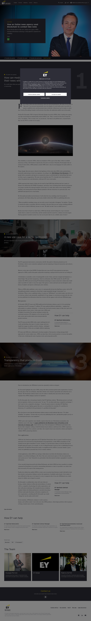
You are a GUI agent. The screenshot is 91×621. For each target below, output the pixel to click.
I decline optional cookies (34, 94)
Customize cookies (45, 98)
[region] (45, 86)
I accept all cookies (56, 94)
